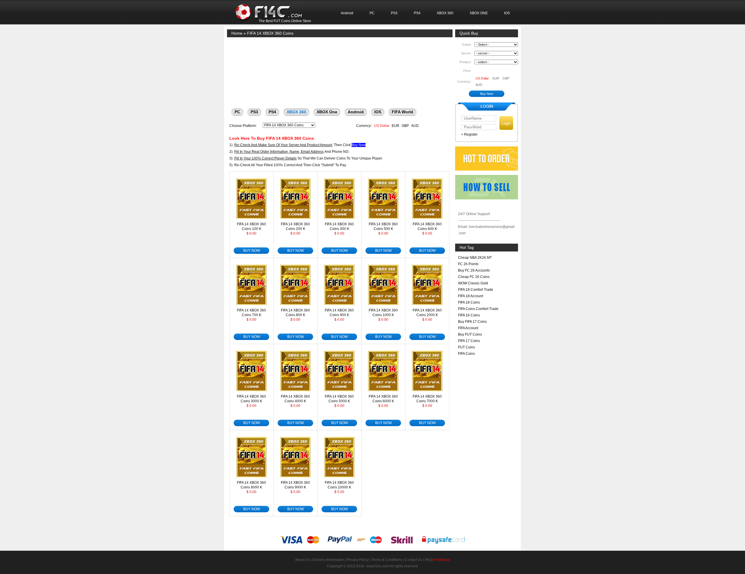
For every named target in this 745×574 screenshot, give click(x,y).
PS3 (394, 13)
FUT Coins (466, 347)
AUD (415, 126)
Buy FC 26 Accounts (474, 270)
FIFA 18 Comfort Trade (475, 290)
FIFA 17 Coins (469, 341)
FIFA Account (468, 328)
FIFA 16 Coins (469, 315)
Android (347, 13)
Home (236, 33)
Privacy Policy (358, 560)
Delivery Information (328, 560)
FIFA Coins (466, 354)
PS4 (417, 13)
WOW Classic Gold (473, 283)
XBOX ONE (479, 13)
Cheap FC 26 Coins (473, 277)
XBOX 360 (445, 13)
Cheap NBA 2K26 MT (475, 258)
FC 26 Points (468, 264)
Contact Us (413, 560)
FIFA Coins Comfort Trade (478, 309)
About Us (302, 560)
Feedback (442, 560)
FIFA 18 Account (470, 296)
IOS (507, 13)
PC (372, 13)
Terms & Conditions (386, 560)
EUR (395, 126)
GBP (405, 126)
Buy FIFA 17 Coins (472, 322)
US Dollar (381, 126)
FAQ (428, 560)
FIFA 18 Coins (469, 302)
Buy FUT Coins (470, 334)
